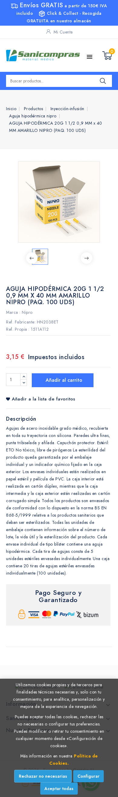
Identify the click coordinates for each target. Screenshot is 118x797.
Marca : (13, 312)
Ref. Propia (16, 329)
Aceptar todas (59, 789)
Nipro (27, 312)
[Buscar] (103, 81)
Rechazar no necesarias (43, 776)
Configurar (88, 776)
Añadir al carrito (63, 380)
